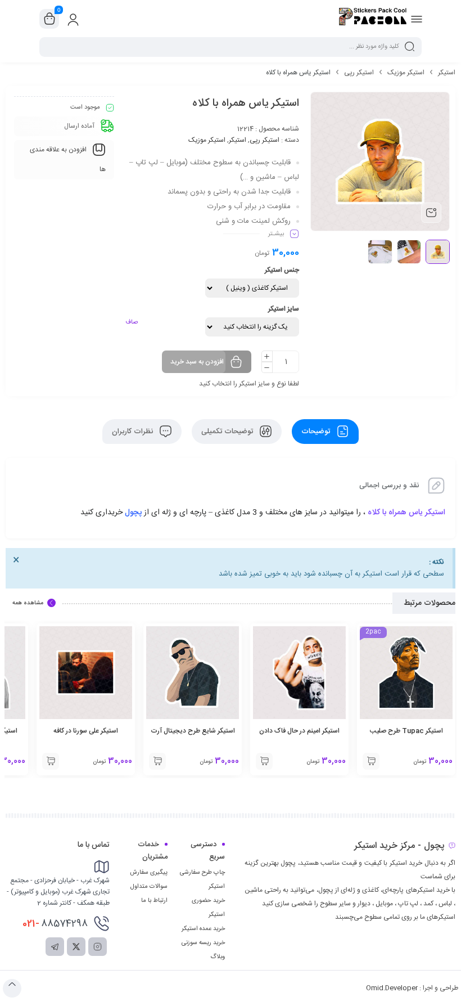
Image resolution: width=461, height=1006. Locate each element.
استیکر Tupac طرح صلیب (406, 730)
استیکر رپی (359, 72)
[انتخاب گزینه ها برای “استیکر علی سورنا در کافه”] (50, 761)
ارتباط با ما (154, 901)
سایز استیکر (283, 309)
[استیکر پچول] (372, 18)
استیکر (446, 72)
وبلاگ (217, 957)
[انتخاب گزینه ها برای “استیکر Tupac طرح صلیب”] (371, 761)
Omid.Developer (392, 988)
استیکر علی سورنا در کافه (85, 730)
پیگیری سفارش (149, 873)
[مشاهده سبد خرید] (49, 19)
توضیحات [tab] (316, 431)
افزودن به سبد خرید (197, 361)
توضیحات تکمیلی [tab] (228, 431)
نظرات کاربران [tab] (133, 431)
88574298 (55, 924)
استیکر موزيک (405, 72)
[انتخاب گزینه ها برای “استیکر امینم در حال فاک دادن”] (264, 761)
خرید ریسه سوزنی (203, 943)
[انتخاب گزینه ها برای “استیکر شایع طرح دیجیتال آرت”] (157, 761)
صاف (131, 322)
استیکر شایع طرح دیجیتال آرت (193, 730)
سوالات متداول (149, 887)
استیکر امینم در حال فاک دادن (299, 730)
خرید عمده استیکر (203, 929)
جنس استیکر (282, 270)
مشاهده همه (27, 603)
